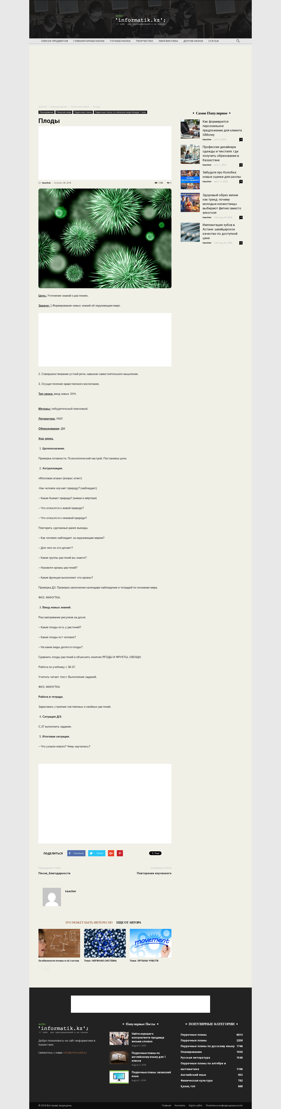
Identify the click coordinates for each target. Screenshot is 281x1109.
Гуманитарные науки (88, 41)
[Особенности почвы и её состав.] (59, 943)
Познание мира (80, 106)
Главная (166, 1105)
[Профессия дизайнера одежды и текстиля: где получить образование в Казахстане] (190, 154)
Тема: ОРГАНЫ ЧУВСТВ (144, 960)
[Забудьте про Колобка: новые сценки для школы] (190, 179)
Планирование (58, 106)
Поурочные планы (83, 112)
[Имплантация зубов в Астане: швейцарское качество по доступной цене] (190, 232)
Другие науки (193, 41)
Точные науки (120, 41)
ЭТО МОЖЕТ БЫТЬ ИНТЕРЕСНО (89, 922)
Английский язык (193, 1075)
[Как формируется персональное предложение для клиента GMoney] (190, 128)
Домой (42, 106)
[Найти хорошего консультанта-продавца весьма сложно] (119, 1038)
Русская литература (195, 1057)
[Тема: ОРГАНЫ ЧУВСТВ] (150, 943)
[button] (238, 41)
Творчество (144, 41)
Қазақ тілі (188, 1086)
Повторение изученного (154, 873)
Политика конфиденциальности (224, 1105)
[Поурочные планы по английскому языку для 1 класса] (119, 1057)
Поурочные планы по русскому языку (208, 1046)
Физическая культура (197, 1080)
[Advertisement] (140, 72)
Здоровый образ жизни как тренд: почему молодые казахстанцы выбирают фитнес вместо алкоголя (222, 204)
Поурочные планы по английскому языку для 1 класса (149, 1057)
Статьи (213, 41)
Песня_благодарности (54, 873)
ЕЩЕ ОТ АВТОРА (128, 922)
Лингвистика (168, 41)
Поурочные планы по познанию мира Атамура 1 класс (120, 112)
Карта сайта (195, 1105)
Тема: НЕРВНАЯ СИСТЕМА (100, 960)
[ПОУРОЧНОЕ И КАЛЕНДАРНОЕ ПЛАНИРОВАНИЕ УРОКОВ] (140, 19)
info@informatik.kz (75, 1052)
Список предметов (54, 41)
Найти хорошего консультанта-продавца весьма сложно (148, 1037)
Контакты (180, 1105)
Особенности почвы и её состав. (59, 960)
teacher (46, 182)
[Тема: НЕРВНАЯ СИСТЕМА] (105, 943)
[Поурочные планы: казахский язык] (119, 1077)
